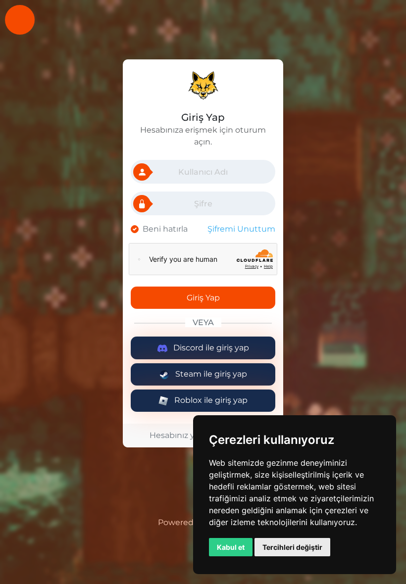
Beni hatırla (165, 229)
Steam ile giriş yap (210, 374)
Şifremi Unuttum (241, 229)
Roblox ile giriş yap (210, 400)
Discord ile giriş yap (210, 347)
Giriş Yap (203, 297)
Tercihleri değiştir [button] (292, 547)
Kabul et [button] (231, 547)
